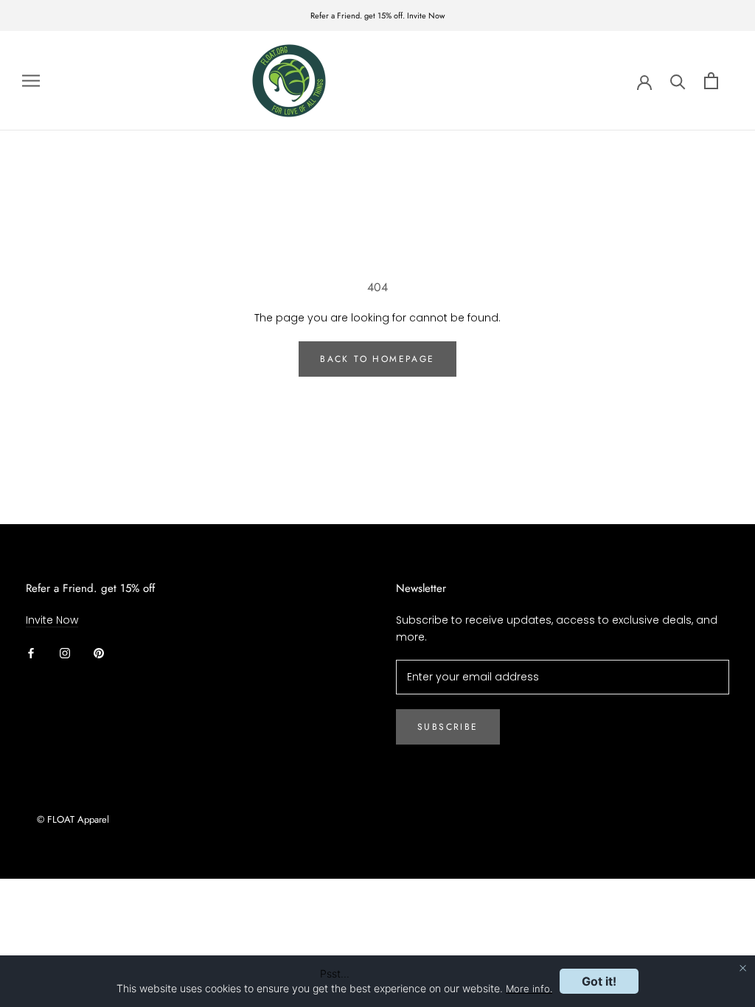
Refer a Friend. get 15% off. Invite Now (377, 15)
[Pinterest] (99, 652)
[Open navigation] (31, 80)
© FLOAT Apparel (73, 819)
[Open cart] (711, 80)
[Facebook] (31, 652)
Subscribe (448, 727)
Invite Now (52, 620)
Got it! (599, 981)
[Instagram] (65, 652)
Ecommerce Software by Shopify (122, 839)
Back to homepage (377, 359)
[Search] (678, 80)
